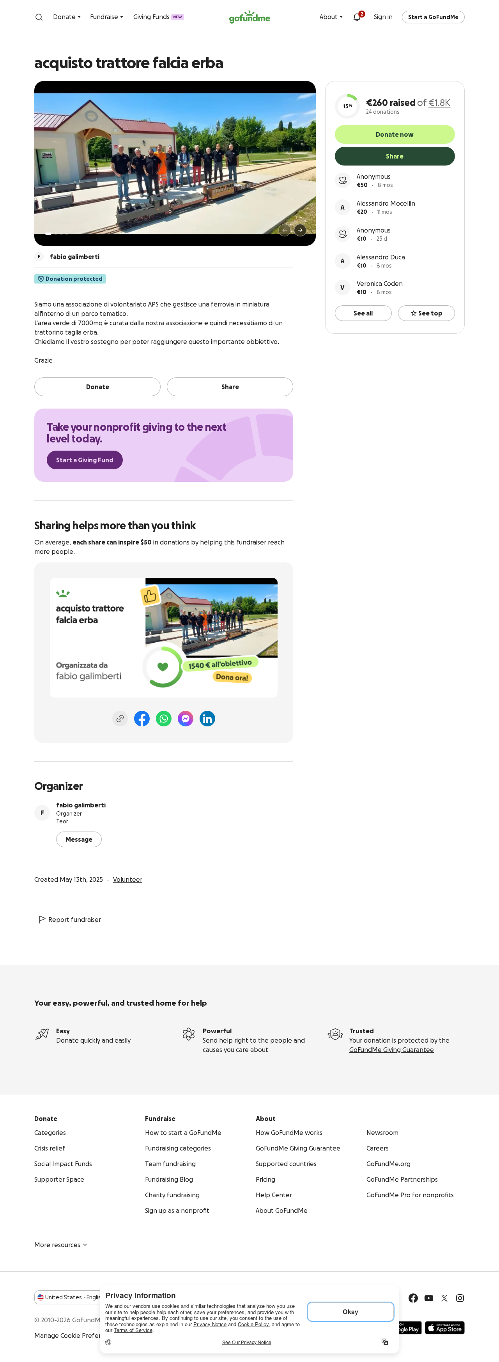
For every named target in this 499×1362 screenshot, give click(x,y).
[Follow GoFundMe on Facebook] (413, 1298)
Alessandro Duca (381, 257)
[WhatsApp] (164, 718)
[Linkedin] (207, 718)
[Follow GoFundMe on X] (444, 1298)
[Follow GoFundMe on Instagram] (460, 1298)
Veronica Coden (380, 283)
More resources (57, 1244)
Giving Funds (157, 16)
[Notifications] (357, 17)
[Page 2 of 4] (56, 234)
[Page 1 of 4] (48, 234)
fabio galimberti (81, 805)
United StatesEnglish (74, 1297)
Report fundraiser (74, 919)
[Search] (39, 17)
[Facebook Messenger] (185, 718)
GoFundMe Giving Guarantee (391, 1049)
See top (430, 313)
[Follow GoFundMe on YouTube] (429, 1298)
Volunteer (127, 879)
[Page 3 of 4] (61, 234)
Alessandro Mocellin (386, 203)
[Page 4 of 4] (66, 234)
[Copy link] (120, 718)
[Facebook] (142, 718)
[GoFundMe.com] (249, 17)
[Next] (300, 230)
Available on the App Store (445, 1327)
